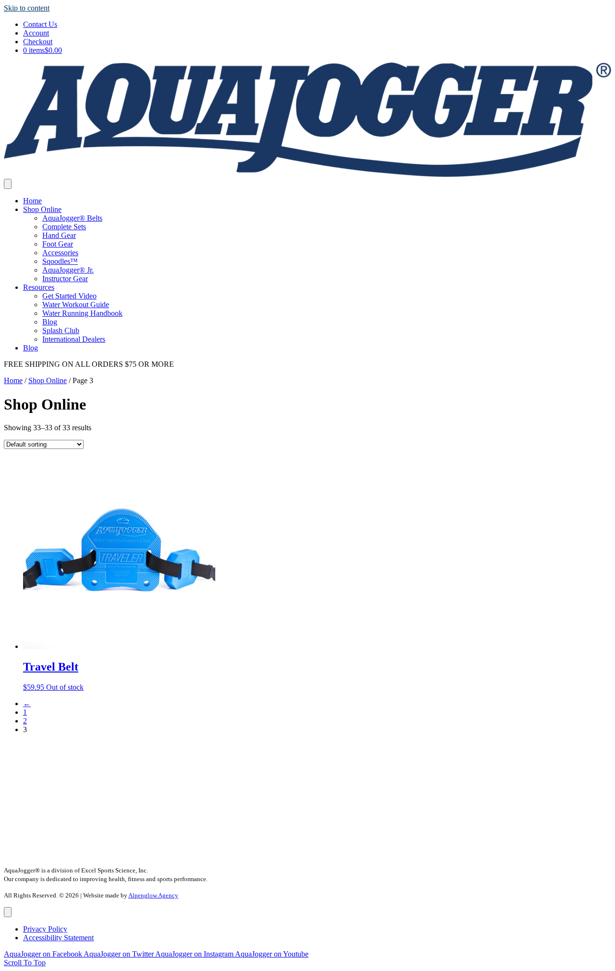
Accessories (60, 253)
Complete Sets (64, 227)
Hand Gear (59, 235)
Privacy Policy (45, 929)
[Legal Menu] (8, 912)
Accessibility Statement (58, 938)
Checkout (37, 41)
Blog (49, 322)
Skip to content (26, 8)
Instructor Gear (65, 278)
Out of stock (65, 687)
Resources (38, 287)
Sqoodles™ (60, 261)
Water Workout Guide (75, 304)
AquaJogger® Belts (72, 218)
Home (32, 201)
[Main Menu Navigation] (8, 184)
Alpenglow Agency (153, 895)
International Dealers (73, 339)
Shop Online (42, 209)
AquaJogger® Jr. (68, 270)
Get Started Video (69, 296)
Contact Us (40, 24)
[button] (25, 963)
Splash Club (60, 330)
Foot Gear (57, 244)
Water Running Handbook (82, 313)
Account (36, 33)
